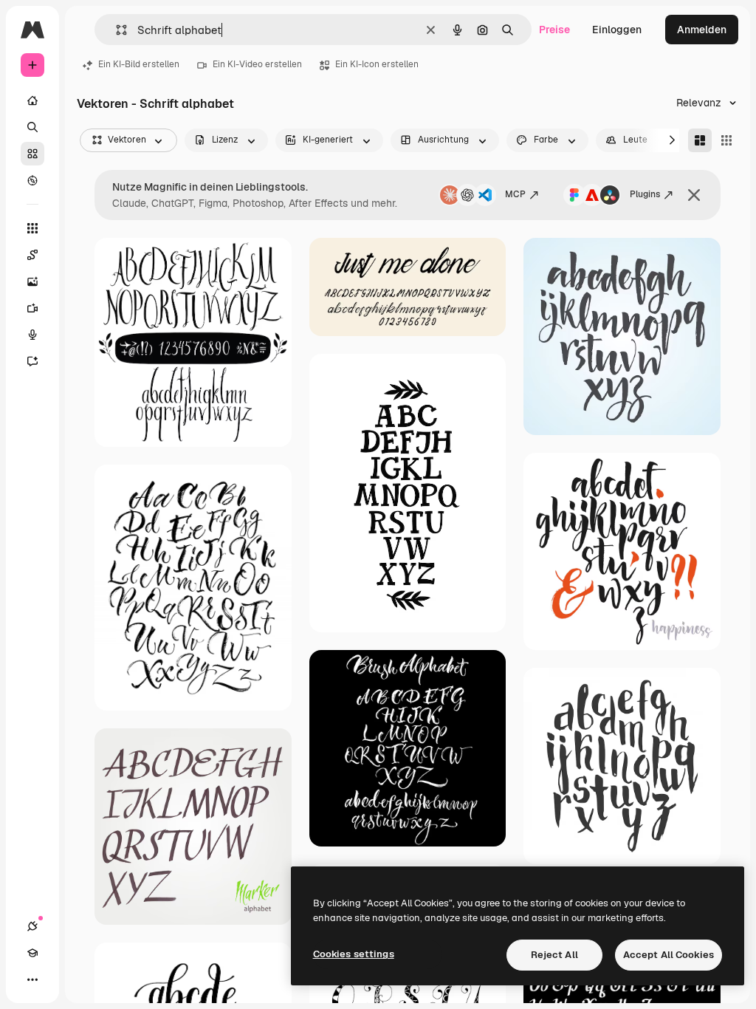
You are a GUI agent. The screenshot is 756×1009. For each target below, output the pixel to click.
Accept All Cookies (668, 954)
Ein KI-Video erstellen (257, 64)
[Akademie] (32, 953)
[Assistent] (32, 361)
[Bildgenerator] (32, 281)
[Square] (726, 140)
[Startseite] (32, 100)
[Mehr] (32, 979)
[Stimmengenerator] (32, 334)
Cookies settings (353, 954)
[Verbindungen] (32, 926)
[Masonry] (700, 140)
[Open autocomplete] (115, 29)
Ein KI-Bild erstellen (138, 64)
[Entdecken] (32, 180)
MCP (515, 194)
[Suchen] (32, 127)
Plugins (645, 194)
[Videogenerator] (32, 308)
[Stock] (32, 153)
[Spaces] (32, 255)
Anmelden (701, 29)
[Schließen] (694, 195)
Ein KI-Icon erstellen (377, 64)
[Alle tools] (32, 228)
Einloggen (617, 29)
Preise (554, 29)
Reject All (554, 954)
